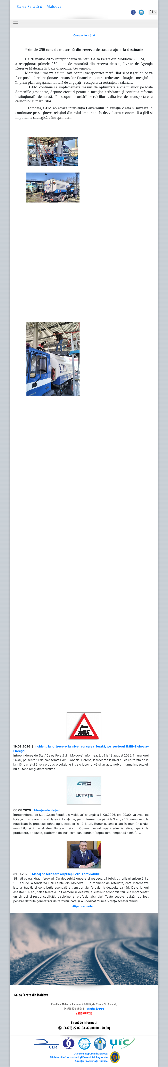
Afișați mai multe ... (84, 906)
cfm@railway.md (95, 1009)
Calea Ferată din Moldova (39, 6)
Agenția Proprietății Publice (91, 1060)
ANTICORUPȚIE (84, 1013)
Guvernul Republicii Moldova (91, 1053)
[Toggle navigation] (15, 23)
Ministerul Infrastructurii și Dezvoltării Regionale (79, 1057)
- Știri (84, 35)
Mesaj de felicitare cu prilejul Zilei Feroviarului (66, 874)
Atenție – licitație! (47, 810)
